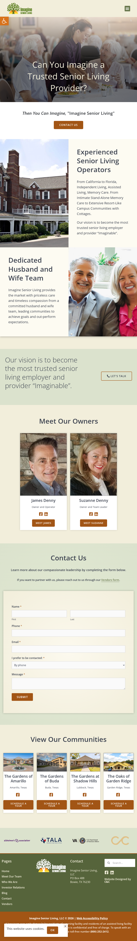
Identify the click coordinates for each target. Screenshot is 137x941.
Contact (7, 898)
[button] (4, 21)
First (14, 619)
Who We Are (9, 882)
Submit (22, 697)
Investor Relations (13, 887)
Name (17, 606)
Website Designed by (117, 880)
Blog (4, 893)
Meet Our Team (12, 876)
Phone (17, 626)
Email (16, 642)
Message (18, 674)
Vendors (7, 904)
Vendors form (110, 580)
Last (72, 619)
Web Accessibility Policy (92, 918)
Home (5, 871)
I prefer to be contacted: (28, 658)
